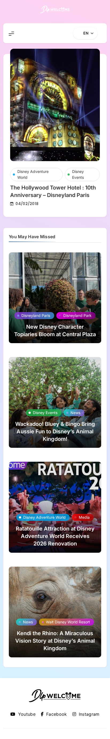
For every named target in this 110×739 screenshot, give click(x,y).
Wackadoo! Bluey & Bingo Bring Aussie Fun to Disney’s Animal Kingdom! (55, 431)
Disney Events (78, 174)
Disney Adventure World (33, 174)
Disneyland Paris (35, 315)
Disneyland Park (77, 315)
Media (84, 517)
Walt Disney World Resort (68, 622)
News (75, 412)
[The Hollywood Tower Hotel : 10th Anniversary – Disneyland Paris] (55, 105)
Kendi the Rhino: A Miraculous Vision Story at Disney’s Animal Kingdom (55, 640)
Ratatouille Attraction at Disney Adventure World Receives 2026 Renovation (55, 536)
